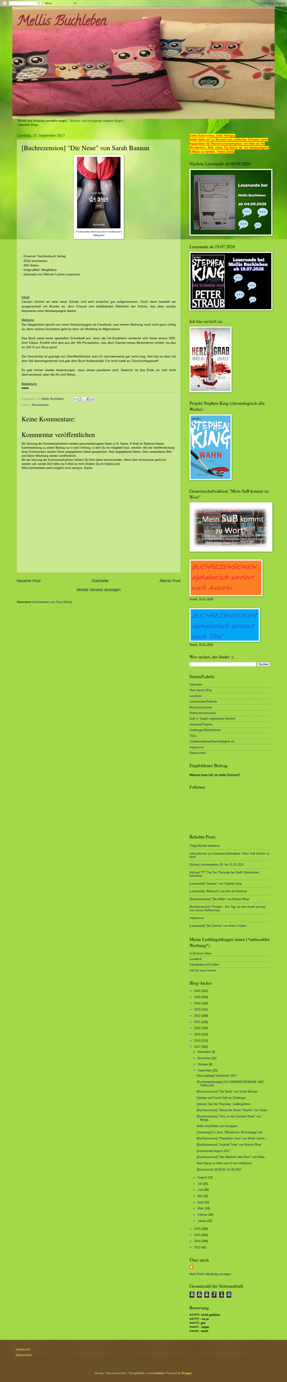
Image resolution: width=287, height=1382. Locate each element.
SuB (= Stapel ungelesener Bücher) (212, 718)
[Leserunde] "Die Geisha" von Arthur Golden (217, 925)
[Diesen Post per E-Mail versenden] (75, 399)
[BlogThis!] (80, 399)
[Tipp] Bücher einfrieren (204, 845)
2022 (197, 1015)
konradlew (157, 1373)
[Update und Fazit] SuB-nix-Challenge (221, 1097)
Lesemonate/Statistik (203, 701)
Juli (200, 1183)
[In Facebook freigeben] (88, 399)
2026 (197, 990)
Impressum (196, 747)
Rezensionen (40, 405)
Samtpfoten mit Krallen (204, 964)
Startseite (100, 581)
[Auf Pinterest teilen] (92, 399)
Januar (202, 1221)
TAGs (193, 736)
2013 (197, 1247)
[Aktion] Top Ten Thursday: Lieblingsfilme (223, 1104)
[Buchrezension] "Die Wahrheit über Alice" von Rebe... (232, 1157)
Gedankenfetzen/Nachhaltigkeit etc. (212, 741)
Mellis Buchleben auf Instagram (217, 1126)
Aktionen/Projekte (201, 724)
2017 (197, 1046)
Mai (200, 1196)
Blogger (186, 1373)
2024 (197, 1003)
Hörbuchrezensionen (202, 713)
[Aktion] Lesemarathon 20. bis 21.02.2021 (216, 864)
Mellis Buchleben (61, 22)
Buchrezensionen (200, 707)
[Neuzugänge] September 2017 (217, 1075)
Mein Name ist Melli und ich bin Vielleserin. (225, 1163)
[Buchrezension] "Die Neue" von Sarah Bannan (227, 1091)
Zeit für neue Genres (202, 970)
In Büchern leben (200, 953)
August (203, 1177)
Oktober (203, 1064)
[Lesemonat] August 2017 (213, 1151)
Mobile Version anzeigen (99, 590)
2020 (197, 1028)
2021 (197, 1022)
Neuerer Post (29, 581)
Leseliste (195, 696)
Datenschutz (197, 753)
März (201, 1208)
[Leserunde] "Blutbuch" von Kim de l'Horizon (218, 891)
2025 (197, 997)
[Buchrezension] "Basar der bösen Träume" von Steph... (233, 1110)
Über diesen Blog (200, 690)
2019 (197, 1034)
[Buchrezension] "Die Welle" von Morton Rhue (219, 899)
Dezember (205, 1051)
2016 (197, 1228)
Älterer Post (169, 581)
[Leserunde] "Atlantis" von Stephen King (215, 883)
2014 (197, 1241)
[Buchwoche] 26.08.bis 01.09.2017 (219, 1169)
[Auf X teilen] (84, 399)
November (205, 1058)
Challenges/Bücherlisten (205, 730)
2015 (197, 1235)
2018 (197, 1040)
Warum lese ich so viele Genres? (214, 775)
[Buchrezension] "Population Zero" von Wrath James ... (233, 1138)
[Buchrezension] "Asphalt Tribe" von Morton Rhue (229, 1144)
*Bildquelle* (99, 235)
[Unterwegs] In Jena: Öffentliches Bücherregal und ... (231, 1132)
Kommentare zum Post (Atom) (52, 602)
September (205, 1070)
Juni (201, 1189)
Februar (203, 1214)
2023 (197, 1009)
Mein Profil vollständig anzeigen (210, 1274)
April (201, 1202)
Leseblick (195, 959)
